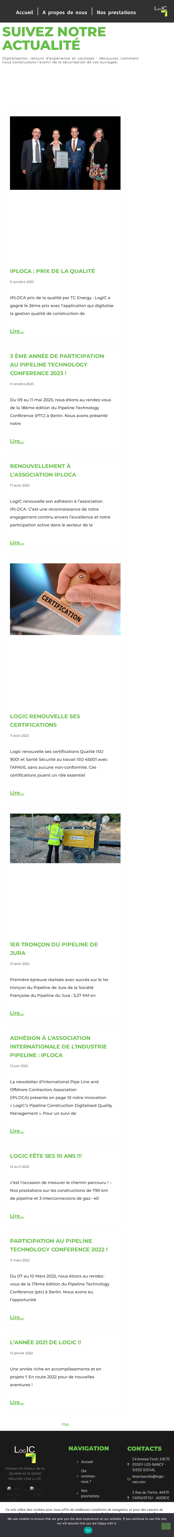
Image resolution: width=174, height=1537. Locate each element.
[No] (166, 1526)
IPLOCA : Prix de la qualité (52, 271)
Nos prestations (116, 11)
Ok (88, 1530)
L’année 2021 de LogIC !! (45, 1342)
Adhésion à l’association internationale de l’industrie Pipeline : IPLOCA (58, 1046)
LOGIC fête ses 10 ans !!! (46, 1156)
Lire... (17, 331)
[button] (65, 1424)
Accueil (24, 11)
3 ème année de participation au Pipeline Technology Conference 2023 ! (57, 364)
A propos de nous (65, 11)
